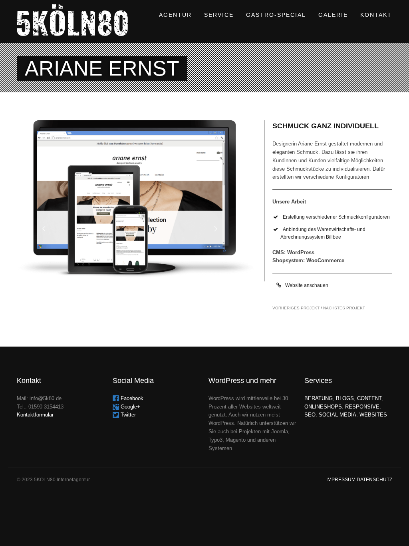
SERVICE (219, 15)
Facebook (132, 398)
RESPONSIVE (362, 407)
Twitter (128, 415)
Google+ (130, 407)
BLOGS (345, 398)
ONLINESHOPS (323, 407)
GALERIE (333, 15)
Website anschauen (305, 285)
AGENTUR (175, 15)
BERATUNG (318, 398)
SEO (310, 415)
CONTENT (369, 398)
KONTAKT (376, 15)
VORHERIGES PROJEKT (296, 308)
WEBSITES (373, 415)
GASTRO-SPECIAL (276, 15)
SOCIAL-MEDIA (337, 415)
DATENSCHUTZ (374, 479)
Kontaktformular (35, 415)
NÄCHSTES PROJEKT (344, 308)
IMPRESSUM (340, 479)
